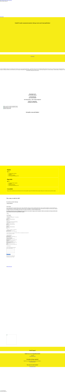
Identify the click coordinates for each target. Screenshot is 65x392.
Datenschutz (5, 391)
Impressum (1, 391)
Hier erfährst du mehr (33, 356)
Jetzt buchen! (2, 16)
